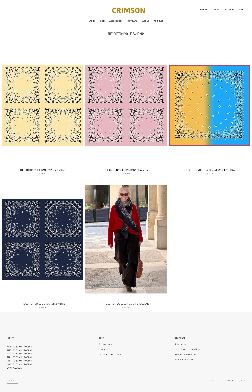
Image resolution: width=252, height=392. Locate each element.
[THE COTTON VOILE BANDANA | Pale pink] (126, 105)
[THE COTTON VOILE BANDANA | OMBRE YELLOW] (209, 105)
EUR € (11, 381)
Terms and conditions (110, 354)
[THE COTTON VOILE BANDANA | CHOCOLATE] (126, 239)
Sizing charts (105, 344)
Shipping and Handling (187, 349)
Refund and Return (185, 354)
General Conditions (185, 359)
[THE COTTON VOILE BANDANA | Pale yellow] (42, 105)
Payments (180, 344)
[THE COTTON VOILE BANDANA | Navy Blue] (42, 239)
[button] (92, 21)
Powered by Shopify (238, 381)
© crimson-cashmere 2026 (221, 381)
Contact (103, 349)
